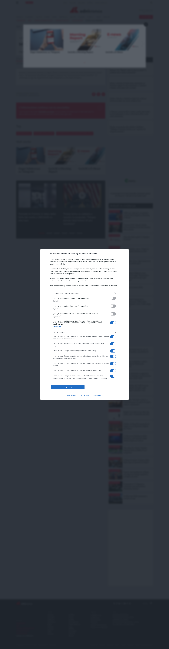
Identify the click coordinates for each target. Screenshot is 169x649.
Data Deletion (71, 395)
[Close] (124, 254)
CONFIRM (68, 387)
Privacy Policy (98, 395)
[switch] (113, 298)
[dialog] (84, 324)
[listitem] (84, 293)
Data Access (84, 395)
